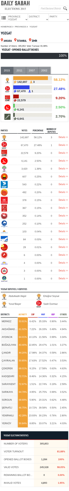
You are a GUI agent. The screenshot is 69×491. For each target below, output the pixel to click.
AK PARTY (23, 314)
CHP (32, 314)
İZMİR (34, 41)
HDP (53, 314)
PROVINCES (21, 27)
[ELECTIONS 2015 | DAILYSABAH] (15, 4)
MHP (43, 314)
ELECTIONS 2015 (15, 9)
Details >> (63, 137)
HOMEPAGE (6, 27)
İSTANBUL (22, 41)
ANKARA (8, 41)
